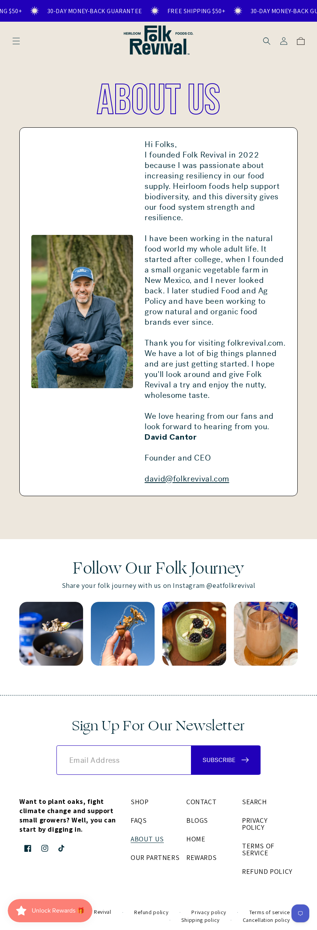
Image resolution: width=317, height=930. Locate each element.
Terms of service (269, 912)
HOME (195, 838)
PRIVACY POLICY (255, 824)
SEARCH (254, 802)
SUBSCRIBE (219, 760)
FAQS (139, 820)
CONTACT (201, 802)
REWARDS (201, 857)
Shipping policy (200, 919)
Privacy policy (208, 912)
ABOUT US (147, 838)
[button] (16, 41)
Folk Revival (96, 911)
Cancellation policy (266, 919)
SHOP (139, 802)
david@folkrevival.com (187, 479)
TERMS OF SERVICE (258, 849)
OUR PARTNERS (155, 857)
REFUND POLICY (267, 871)
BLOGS (197, 820)
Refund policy (151, 912)
